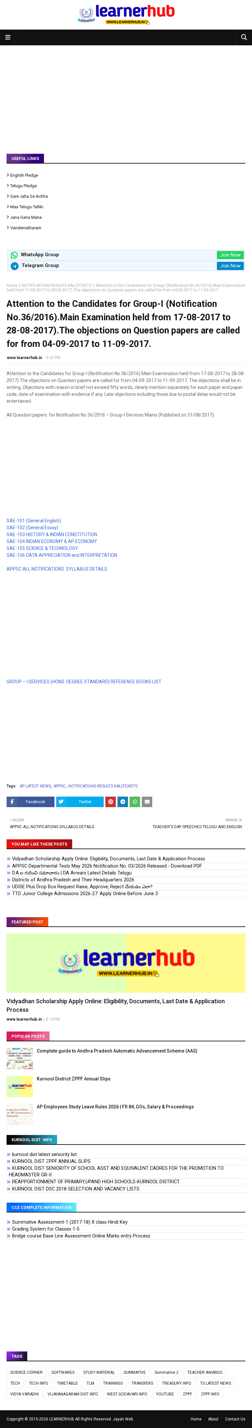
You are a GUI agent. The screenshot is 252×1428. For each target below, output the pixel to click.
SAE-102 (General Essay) (32, 527)
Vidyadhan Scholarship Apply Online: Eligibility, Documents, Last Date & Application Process (108, 859)
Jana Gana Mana (26, 217)
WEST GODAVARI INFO (127, 1394)
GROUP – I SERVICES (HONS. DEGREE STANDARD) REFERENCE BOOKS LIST (84, 681)
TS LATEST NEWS (215, 1383)
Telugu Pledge (23, 185)
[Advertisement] (126, 95)
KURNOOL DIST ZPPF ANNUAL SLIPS (51, 1161)
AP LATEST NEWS (35, 786)
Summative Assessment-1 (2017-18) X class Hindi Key (70, 1222)
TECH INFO (38, 1383)
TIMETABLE (67, 1383)
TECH (15, 1383)
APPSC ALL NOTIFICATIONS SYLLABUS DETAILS (57, 569)
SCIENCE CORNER (26, 1372)
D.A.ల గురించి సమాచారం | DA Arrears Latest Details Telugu (72, 873)
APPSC (59, 786)
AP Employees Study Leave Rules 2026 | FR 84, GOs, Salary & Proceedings (115, 1106)
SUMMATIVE (135, 1372)
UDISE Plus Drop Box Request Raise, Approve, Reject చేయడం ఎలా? (82, 887)
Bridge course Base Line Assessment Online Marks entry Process (81, 1236)
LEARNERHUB (61, 1419)
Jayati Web (123, 1419)
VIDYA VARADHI (24, 1394)
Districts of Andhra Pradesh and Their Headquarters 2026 (73, 880)
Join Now (230, 255)
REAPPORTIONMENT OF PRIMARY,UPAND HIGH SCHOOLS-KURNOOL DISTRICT (96, 1182)
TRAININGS (113, 1383)
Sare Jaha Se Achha (29, 196)
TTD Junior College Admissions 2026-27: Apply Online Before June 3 (85, 893)
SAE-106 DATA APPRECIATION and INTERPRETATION (62, 555)
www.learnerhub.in (24, 357)
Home (12, 285)
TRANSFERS (142, 1383)
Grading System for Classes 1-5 (45, 1229)
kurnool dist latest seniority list (44, 1154)
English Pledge (24, 175)
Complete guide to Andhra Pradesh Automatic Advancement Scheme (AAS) (117, 1051)
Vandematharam (25, 227)
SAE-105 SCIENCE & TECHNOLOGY (42, 548)
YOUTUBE (165, 1394)
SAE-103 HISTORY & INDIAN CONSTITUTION (52, 534)
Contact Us (235, 1419)
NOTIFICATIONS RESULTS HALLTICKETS (56, 285)
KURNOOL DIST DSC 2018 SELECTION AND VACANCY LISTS (75, 1189)
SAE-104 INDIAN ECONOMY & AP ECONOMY (52, 541)
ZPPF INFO (210, 1394)
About (213, 1419)
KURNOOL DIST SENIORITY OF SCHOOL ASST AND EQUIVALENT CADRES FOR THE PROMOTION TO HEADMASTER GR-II (116, 1172)
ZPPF (187, 1394)
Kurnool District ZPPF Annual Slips (74, 1078)
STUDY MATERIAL (99, 1372)
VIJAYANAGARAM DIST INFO (73, 1394)
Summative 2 (166, 1372)
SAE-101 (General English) (34, 520)
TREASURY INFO (176, 1383)
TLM (90, 1383)
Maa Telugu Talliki (26, 206)
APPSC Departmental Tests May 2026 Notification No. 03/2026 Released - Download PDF (107, 866)
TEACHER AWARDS (204, 1372)
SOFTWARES (63, 1372)
